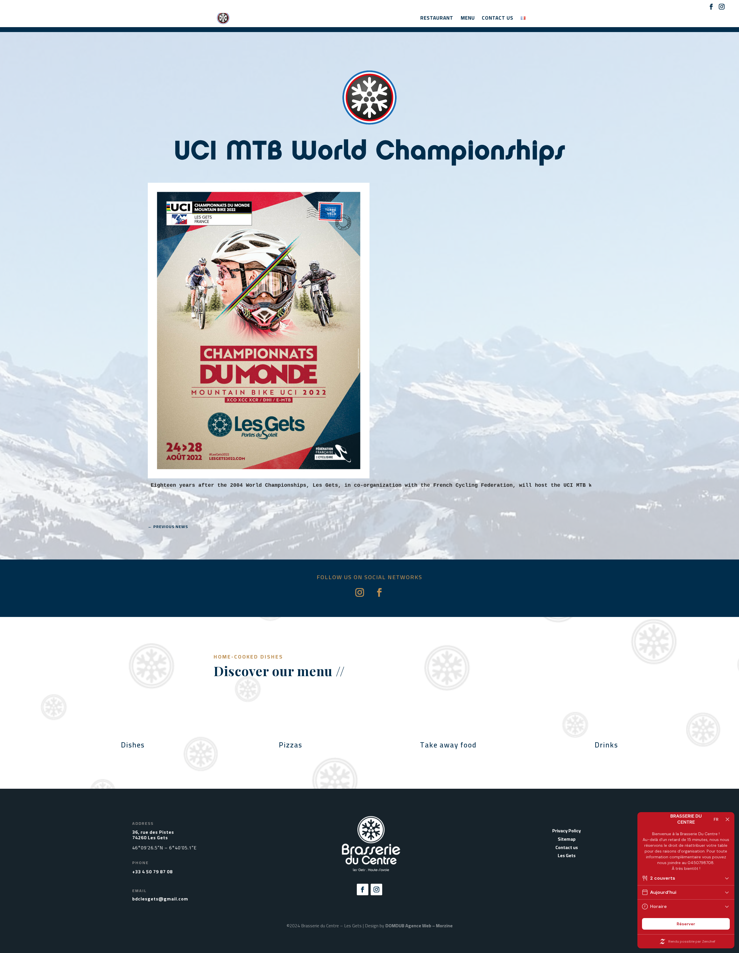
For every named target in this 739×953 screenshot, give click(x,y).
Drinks (606, 744)
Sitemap (567, 839)
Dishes (133, 744)
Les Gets (567, 855)
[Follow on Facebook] (379, 592)
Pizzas (290, 744)
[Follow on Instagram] (359, 592)
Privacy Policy (566, 830)
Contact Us (497, 19)
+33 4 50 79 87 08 (152, 871)
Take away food (448, 744)
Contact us (566, 847)
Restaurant (436, 19)
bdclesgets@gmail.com (160, 898)
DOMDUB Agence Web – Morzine (419, 925)
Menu (468, 19)
